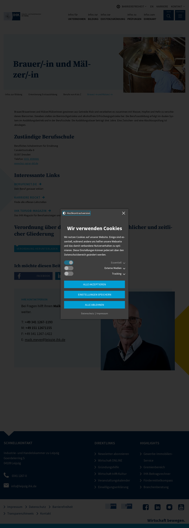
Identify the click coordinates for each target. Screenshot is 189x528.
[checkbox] (68, 262)
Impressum (102, 313)
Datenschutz (87, 313)
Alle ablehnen (94, 304)
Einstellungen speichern (94, 294)
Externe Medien (113, 268)
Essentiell (116, 262)
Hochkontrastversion (78, 213)
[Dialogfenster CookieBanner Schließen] (124, 213)
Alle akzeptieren (94, 284)
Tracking (117, 273)
